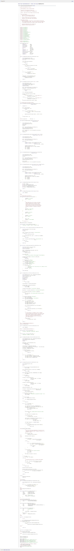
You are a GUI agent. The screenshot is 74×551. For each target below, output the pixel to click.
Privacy (7, 549)
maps (37, 3)
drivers (32, 3)
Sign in (72, 1)
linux (21, 3)
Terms (9, 549)
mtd (34, 3)
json (72, 549)
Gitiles (4, 549)
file (34, 5)
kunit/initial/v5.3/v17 (26, 3)
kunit (19, 3)
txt (70, 549)
